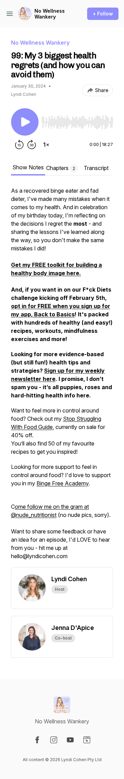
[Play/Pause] (25, 122)
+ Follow (103, 13)
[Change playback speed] (46, 144)
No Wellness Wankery (49, 14)
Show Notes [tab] (28, 167)
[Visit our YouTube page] (70, 739)
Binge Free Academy (63, 483)
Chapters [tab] (60, 168)
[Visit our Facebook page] (37, 739)
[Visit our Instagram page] (53, 739)
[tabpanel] (62, 377)
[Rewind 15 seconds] (19, 144)
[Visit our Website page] (86, 739)
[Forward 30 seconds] (32, 144)
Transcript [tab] (96, 168)
